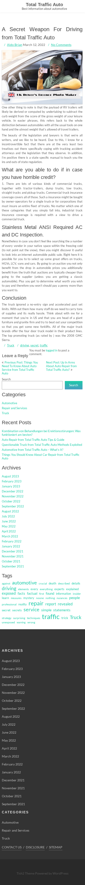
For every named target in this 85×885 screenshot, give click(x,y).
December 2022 (12, 491)
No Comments (61, 45)
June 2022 (9, 521)
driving (24, 345)
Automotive (9, 403)
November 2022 (13, 496)
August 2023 (10, 476)
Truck (10, 345)
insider (77, 593)
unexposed (8, 622)
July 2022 (8, 516)
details (76, 583)
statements (61, 610)
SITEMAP (55, 847)
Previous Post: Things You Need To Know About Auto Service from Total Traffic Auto (20, 368)
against (6, 583)
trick (64, 618)
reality (22, 604)
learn (5, 598)
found (50, 593)
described (64, 583)
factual (32, 593)
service (31, 609)
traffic (44, 345)
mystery (28, 598)
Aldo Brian (14, 45)
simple (46, 610)
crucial (43, 583)
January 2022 (11, 546)
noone (40, 598)
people (74, 598)
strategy (6, 618)
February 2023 (12, 481)
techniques (33, 618)
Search (6, 379)
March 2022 (10, 536)
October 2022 (11, 501)
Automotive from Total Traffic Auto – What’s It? (32, 449)
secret (34, 345)
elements (23, 589)
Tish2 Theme (26, 873)
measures (16, 598)
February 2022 (12, 541)
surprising (19, 618)
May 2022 (9, 526)
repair (36, 603)
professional (9, 604)
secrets (17, 610)
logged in (51, 350)
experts (59, 589)
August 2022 (10, 511)
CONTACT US (12, 847)
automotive (24, 582)
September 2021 (13, 566)
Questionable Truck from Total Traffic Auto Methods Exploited (42, 444)
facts (21, 593)
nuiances (62, 598)
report (50, 604)
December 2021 (12, 551)
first (41, 593)
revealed (65, 604)
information (63, 593)
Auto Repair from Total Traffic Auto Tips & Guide (33, 439)
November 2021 (13, 556)
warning (21, 622)
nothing (50, 598)
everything (46, 589)
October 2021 (11, 561)
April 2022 (9, 531)
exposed (9, 593)
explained (72, 589)
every (34, 589)
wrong (31, 622)
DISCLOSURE (35, 847)
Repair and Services (14, 408)
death (52, 583)
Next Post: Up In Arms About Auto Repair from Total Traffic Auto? (61, 366)
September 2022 (13, 506)
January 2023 (11, 486)
